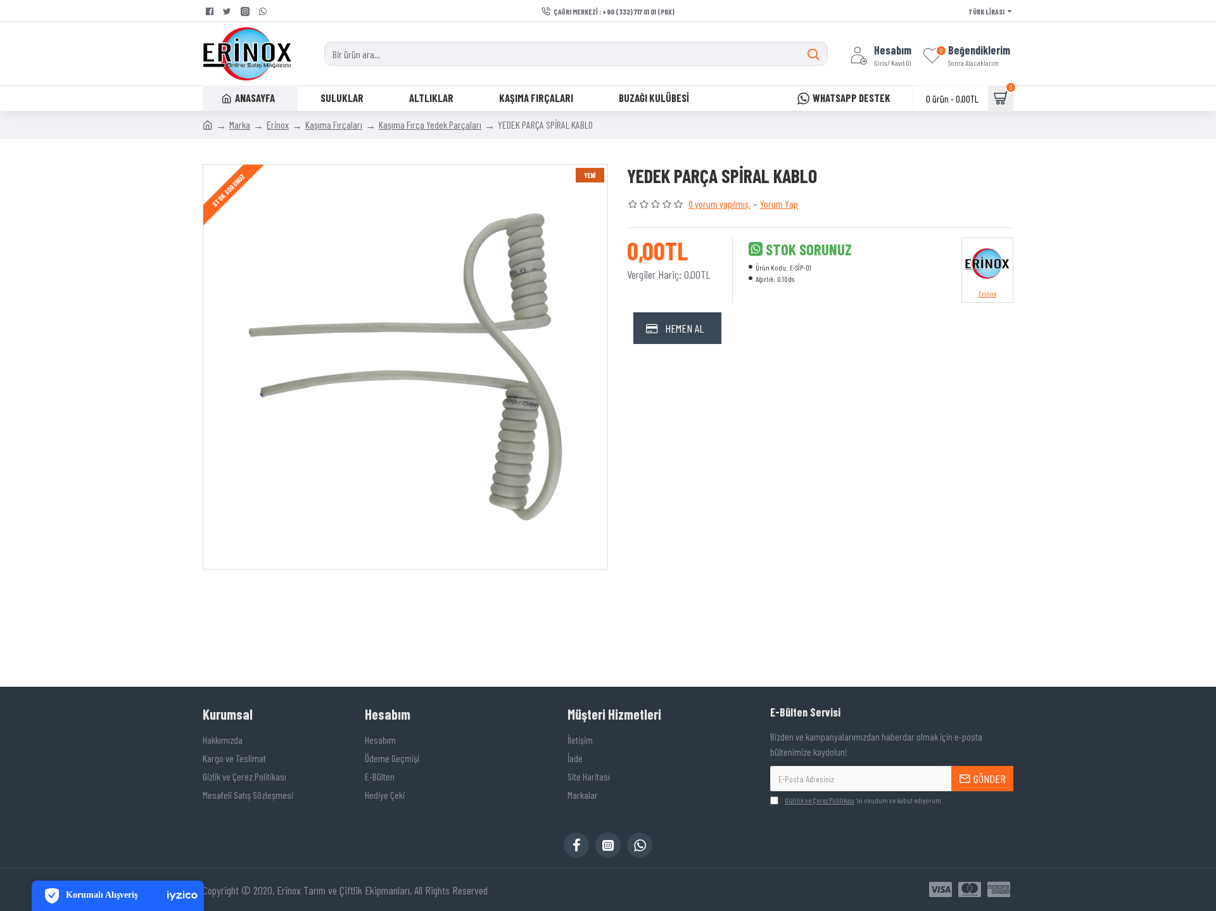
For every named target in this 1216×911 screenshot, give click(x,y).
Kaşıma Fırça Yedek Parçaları (430, 124)
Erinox (278, 124)
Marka (239, 124)
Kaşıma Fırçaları (333, 124)
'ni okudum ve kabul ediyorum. (863, 800)
